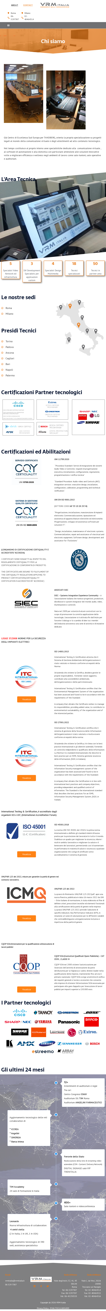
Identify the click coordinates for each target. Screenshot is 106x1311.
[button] (8, 25)
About (14, 5)
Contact (28, 5)
